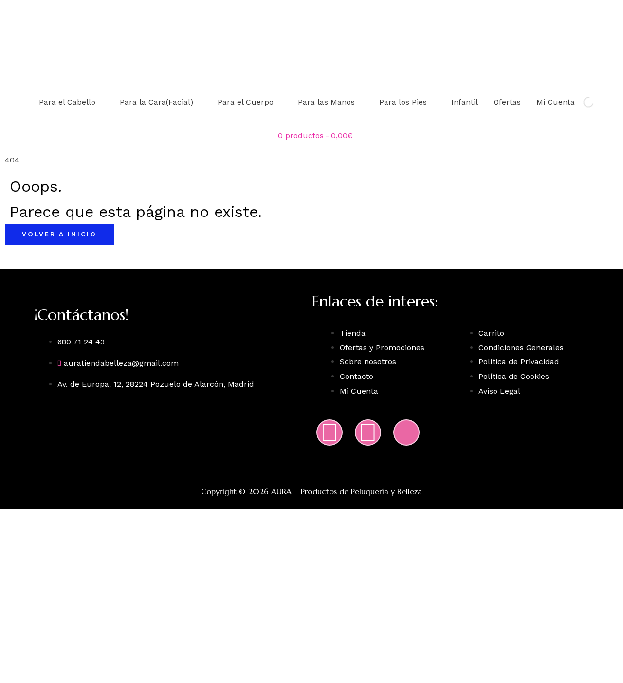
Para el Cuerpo (246, 102)
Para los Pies (403, 102)
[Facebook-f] (368, 432)
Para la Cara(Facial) (156, 102)
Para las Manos (326, 102)
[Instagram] (329, 432)
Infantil (464, 102)
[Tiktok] (406, 432)
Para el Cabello (67, 102)
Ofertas (507, 102)
